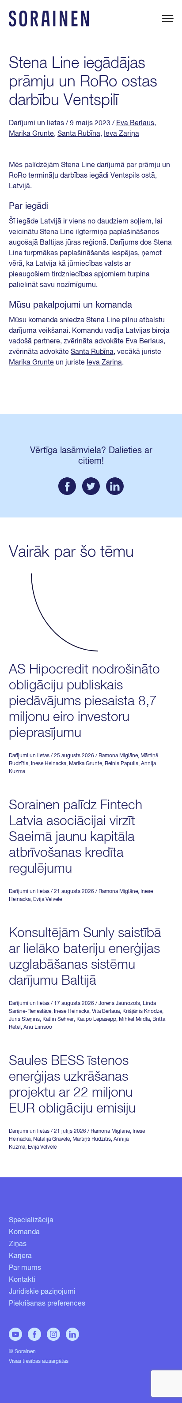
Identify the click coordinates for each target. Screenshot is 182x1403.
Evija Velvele (47, 899)
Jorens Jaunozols (119, 1003)
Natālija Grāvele (51, 1139)
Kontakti (22, 1280)
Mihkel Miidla (134, 1019)
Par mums (25, 1268)
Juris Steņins (24, 1019)
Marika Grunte (31, 134)
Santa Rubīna (78, 134)
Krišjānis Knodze (142, 1011)
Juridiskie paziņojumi (42, 1291)
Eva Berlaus (135, 123)
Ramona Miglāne (118, 756)
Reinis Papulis (121, 764)
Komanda (24, 1232)
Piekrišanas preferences (47, 1303)
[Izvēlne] (167, 18)
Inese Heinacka (48, 764)
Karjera (20, 1256)
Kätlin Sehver (58, 1019)
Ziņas (18, 1244)
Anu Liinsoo (37, 1027)
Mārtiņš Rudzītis (91, 1139)
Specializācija (31, 1220)
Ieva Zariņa (121, 134)
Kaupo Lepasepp (96, 1019)
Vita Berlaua (106, 1011)
